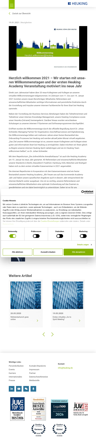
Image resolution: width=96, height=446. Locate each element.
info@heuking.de (65, 368)
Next (52, 334)
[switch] (36, 236)
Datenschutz (8, 224)
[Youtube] (19, 389)
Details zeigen (83, 245)
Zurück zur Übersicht (21, 13)
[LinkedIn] (11, 389)
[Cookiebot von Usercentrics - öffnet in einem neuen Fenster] (83, 192)
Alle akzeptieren (78, 252)
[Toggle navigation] (12, 4)
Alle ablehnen (17, 252)
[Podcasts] (33, 389)
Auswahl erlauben (48, 252)
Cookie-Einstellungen (50, 221)
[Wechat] (26, 389)
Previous (44, 334)
